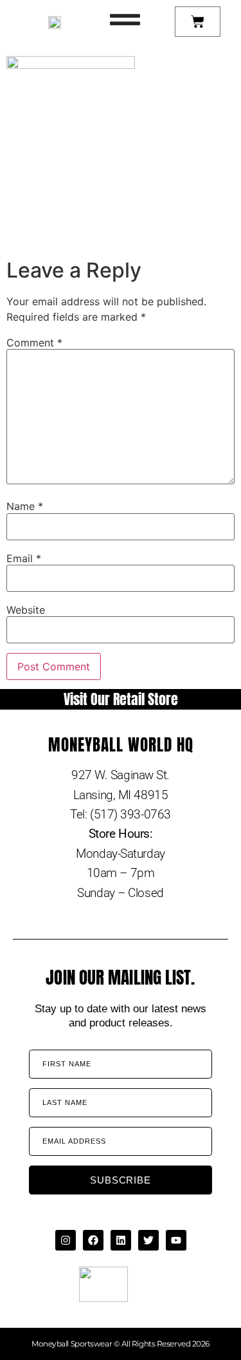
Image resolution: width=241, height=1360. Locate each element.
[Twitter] (148, 1240)
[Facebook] (93, 1240)
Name (24, 506)
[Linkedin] (121, 1240)
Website (25, 610)
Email (23, 558)
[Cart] (197, 21)
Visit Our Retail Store (121, 699)
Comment (34, 342)
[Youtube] (176, 1240)
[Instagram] (65, 1240)
